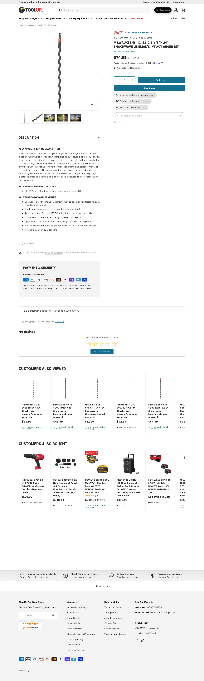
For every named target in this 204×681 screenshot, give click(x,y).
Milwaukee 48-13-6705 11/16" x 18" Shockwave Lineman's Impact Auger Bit (32, 411)
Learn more (59, 322)
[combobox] (103, 10)
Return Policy (74, 628)
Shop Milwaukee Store (138, 32)
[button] (184, 10)
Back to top (102, 586)
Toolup (26, 671)
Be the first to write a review (125, 51)
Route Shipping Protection (81, 634)
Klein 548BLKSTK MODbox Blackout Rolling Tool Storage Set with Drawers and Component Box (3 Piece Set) (128, 488)
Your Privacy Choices (115, 634)
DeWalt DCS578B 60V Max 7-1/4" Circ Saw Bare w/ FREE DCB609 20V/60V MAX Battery (97, 486)
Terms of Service (76, 650)
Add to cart (161, 80)
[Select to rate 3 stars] (102, 344)
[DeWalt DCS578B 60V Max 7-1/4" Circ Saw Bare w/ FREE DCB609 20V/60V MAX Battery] (97, 463)
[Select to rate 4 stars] (108, 344)
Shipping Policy (75, 639)
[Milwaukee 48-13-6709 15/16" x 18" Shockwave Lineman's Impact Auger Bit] (97, 388)
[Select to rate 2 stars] (95, 344)
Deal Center (136, 18)
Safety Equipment (79, 18)
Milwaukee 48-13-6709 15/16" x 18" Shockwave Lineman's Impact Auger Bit (95, 411)
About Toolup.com (114, 618)
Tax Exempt (73, 644)
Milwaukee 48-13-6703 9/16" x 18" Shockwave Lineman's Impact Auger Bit (127, 411)
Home (21, 25)
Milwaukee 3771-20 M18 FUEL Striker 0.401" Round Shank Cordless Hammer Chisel (33, 486)
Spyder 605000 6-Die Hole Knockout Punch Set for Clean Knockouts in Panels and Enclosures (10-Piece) (65, 488)
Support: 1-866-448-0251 (156, 2)
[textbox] (102, 316)
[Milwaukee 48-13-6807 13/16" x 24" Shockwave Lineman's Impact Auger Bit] (161, 388)
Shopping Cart (112, 628)
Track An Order (176, 18)
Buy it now (149, 88)
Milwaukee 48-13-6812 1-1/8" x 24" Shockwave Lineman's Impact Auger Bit (41, 25)
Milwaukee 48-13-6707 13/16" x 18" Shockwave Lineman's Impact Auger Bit (63, 411)
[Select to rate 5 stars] (114, 344)
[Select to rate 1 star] (89, 344)
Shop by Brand (54, 18)
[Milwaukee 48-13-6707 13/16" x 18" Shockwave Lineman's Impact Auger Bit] (66, 388)
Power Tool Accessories (109, 18)
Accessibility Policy (77, 607)
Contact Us (73, 612)
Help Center (73, 618)
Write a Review (102, 352)
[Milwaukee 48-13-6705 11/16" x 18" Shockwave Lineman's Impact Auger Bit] (34, 388)
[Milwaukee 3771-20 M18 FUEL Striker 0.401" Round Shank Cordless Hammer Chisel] (34, 463)
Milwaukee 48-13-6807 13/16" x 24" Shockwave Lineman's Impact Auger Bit (158, 411)
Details (56, 2)
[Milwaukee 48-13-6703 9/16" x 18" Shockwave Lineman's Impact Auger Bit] (129, 388)
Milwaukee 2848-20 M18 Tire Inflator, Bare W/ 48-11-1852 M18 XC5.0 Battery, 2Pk (159, 486)
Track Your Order (113, 607)
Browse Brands (112, 623)
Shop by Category (29, 18)
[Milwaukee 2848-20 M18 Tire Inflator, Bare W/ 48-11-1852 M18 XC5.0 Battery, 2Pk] (161, 463)
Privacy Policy (74, 623)
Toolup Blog (179, 2)
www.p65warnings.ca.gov (53, 254)
